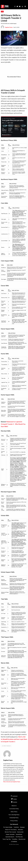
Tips (2, 11)
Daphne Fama (9, 27)
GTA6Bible (14, 841)
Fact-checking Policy (14, 814)
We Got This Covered (10, 832)
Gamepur (22, 827)
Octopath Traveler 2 (6, 745)
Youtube (14, 802)
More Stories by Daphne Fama (11, 781)
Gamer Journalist (10, 834)
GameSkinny (19, 834)
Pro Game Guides (7, 827)
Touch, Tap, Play (7, 839)
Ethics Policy (14, 811)
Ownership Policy (14, 817)
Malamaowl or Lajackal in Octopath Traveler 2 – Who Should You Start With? (13, 424)
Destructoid (20, 832)
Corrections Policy (14, 808)
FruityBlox (14, 839)
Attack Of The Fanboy (11, 829)
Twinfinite (16, 827)
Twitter (15, 799)
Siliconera (20, 829)
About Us (14, 805)
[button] (25, 6)
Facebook (14, 796)
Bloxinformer (22, 839)
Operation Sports (9, 836)
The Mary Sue (19, 836)
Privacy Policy (14, 820)
